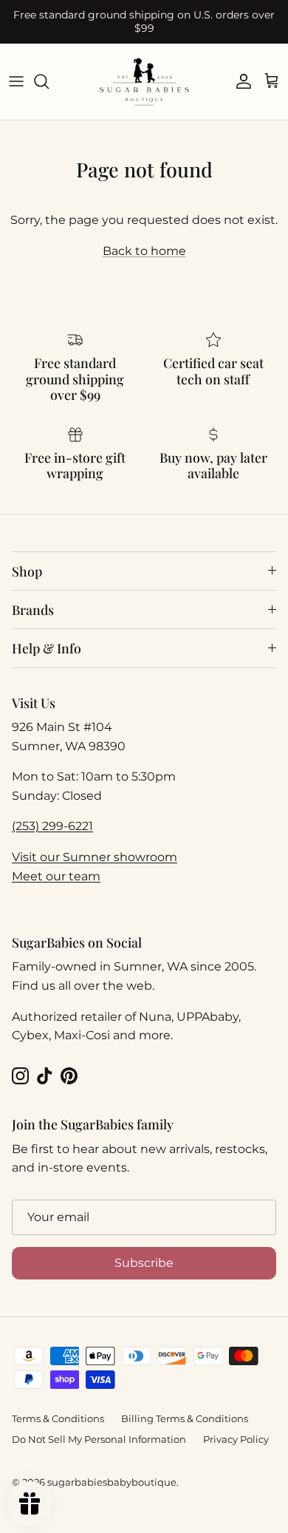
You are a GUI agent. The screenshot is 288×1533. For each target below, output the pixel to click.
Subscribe (144, 1263)
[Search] (48, 81)
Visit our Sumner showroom (94, 857)
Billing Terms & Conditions (184, 1418)
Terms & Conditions (58, 1418)
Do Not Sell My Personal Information (99, 1439)
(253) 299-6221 (52, 826)
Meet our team (56, 876)
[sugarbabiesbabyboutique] (144, 81)
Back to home (144, 251)
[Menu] (16, 81)
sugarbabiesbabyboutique (111, 1482)
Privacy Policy (236, 1439)
